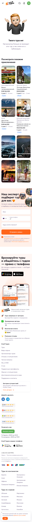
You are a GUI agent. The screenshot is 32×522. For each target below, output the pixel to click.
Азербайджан (6, 503)
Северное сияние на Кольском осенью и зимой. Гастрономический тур (23, 125)
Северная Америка (7, 484)
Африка (4, 481)
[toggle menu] (3, 3)
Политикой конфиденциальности (20, 241)
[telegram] (8, 399)
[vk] (3, 399)
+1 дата (4, 95)
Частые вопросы (6, 360)
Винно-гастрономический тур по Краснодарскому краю (7, 88)
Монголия (20, 503)
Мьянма (19, 506)
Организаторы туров (8, 353)
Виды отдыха (5, 350)
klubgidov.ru (8, 461)
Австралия (5, 496)
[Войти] (24, 3)
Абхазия (4, 493)
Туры (3, 347)
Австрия (4, 500)
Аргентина (4, 509)
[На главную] (10, 3)
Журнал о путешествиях (9, 372)
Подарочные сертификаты (10, 369)
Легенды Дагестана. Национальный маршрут (23, 88)
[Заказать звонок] (29, 3)
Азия (3, 478)
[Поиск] (19, 3)
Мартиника (20, 493)
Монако (19, 500)
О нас (3, 366)
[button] (3, 218)
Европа (3, 475)
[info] (6, 325)
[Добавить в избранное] (13, 68)
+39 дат (19, 95)
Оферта (3, 455)
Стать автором (7, 390)
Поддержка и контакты (9, 378)
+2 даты (4, 128)
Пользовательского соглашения (12, 238)
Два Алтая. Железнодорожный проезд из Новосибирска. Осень (7, 121)
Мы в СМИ (5, 363)
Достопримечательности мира (11, 375)
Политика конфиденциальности (15, 455)
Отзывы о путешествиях (9, 356)
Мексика (20, 496)
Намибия (20, 509)
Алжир (3, 506)
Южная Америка (22, 485)
